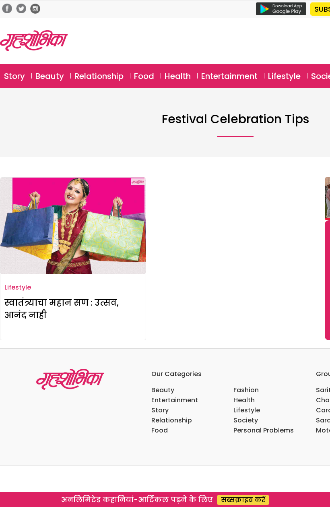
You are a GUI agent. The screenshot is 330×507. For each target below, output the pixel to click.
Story (14, 76)
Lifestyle (284, 76)
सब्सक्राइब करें (243, 500)
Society (245, 420)
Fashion (246, 390)
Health (178, 76)
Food (144, 76)
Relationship (99, 76)
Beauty (49, 76)
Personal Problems (263, 430)
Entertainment (229, 76)
